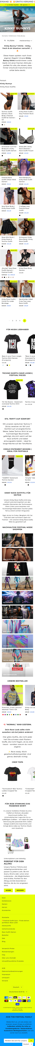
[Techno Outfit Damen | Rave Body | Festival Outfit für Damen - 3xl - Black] (2, 124)
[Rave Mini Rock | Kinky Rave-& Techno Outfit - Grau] (4, 246)
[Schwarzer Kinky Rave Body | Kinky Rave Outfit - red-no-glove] (22, 246)
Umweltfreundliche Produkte (13, 961)
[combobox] (27, 1044)
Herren (4, 907)
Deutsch (16, 987)
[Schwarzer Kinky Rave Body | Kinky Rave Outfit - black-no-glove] (19, 246)
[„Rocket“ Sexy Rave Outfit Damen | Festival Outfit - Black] (4, 277)
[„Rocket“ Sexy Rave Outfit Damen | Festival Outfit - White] (6, 277)
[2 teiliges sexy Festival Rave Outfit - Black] (19, 215)
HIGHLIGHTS (6, 926)
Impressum (6, 974)
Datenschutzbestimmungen (12, 971)
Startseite (5, 36)
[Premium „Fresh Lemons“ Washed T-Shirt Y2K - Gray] (9, 714)
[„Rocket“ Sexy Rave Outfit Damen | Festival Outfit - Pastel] (13, 277)
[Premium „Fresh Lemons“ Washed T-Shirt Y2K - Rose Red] (3, 714)
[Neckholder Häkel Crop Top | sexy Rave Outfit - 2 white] (24, 308)
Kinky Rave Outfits (8, 87)
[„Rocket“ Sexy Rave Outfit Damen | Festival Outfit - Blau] (8, 277)
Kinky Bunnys (6, 84)
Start (4, 898)
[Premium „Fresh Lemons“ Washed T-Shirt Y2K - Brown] (20, 714)
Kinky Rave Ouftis (16, 500)
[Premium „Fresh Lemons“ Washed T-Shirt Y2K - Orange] (11, 714)
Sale (3, 938)
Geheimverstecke (8, 929)
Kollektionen (12, 36)
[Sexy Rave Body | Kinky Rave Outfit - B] (4, 213)
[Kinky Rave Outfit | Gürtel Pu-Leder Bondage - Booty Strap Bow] (2, 308)
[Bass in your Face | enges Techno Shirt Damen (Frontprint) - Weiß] (5, 365)
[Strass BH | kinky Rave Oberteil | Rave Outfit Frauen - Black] (19, 155)
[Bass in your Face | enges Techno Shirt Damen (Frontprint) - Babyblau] (3, 365)
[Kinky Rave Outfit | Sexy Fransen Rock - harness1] (19, 118)
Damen (4, 904)
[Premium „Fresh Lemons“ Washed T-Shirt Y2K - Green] (7, 714)
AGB (3, 968)
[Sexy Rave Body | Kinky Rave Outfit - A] (2, 213)
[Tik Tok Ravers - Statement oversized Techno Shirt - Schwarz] (3, 409)
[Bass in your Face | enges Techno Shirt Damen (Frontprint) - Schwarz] (7, 365)
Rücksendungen (8, 952)
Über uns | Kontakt (9, 958)
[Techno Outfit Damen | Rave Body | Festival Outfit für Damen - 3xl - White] (4, 124)
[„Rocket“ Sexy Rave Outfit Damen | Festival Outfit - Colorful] (2, 277)
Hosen (8, 890)
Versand (5, 981)
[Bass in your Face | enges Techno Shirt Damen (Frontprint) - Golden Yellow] (9, 365)
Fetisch (3, 80)
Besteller (5, 935)
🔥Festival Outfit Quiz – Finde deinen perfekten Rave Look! (15, 921)
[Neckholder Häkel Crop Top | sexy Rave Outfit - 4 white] (22, 308)
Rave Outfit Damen (9, 932)
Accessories (6, 910)
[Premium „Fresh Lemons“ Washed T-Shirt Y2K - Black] (13, 714)
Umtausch (5, 977)
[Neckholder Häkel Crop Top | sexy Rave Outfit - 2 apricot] (19, 308)
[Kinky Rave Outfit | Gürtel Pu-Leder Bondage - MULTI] (4, 308)
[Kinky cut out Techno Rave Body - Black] (26, 714)
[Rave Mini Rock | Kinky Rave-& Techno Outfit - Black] (2, 246)
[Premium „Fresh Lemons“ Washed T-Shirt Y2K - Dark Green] (18, 714)
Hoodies (20, 890)
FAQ (3, 955)
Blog (3, 941)
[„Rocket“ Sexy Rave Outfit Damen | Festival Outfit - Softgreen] (11, 277)
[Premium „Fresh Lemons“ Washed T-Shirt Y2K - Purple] (5, 714)
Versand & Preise (8, 948)
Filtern (10, 41)
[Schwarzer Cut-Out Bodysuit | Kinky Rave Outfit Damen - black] (2, 155)
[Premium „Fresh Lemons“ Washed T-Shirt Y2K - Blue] (16, 714)
